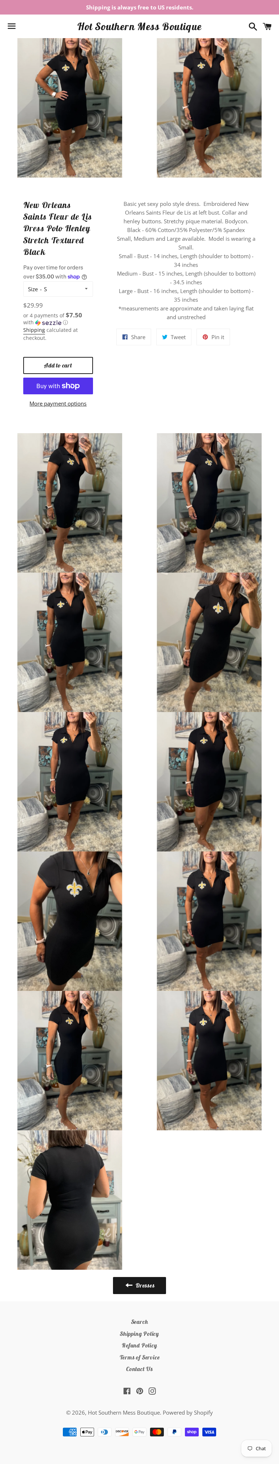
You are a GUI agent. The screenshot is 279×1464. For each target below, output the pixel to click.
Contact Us (139, 1368)
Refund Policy (139, 1345)
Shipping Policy (139, 1333)
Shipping (34, 329)
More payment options (57, 403)
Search (139, 1321)
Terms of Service (140, 1357)
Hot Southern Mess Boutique (139, 26)
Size (33, 289)
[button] (58, 319)
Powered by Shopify (188, 1412)
